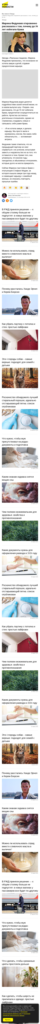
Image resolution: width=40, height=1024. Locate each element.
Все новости (5, 14)
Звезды (12, 14)
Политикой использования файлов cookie (15, 1012)
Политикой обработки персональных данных (16, 1014)
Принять (8, 1020)
